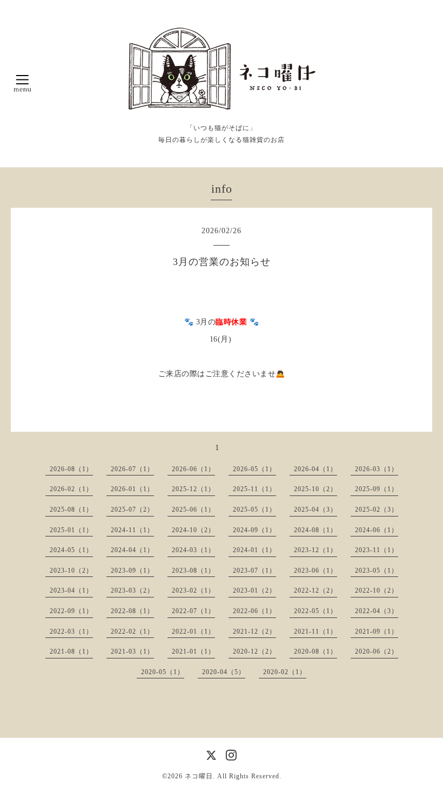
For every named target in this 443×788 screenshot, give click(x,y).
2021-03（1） (132, 651)
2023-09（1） (132, 570)
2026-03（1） (376, 469)
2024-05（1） (71, 550)
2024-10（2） (193, 530)
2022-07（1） (193, 611)
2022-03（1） (71, 631)
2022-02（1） (132, 631)
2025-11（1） (254, 489)
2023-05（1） (376, 570)
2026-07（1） (132, 469)
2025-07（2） (132, 509)
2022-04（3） (376, 611)
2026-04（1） (315, 469)
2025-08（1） (71, 509)
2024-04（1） (132, 550)
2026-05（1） (254, 469)
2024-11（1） (132, 530)
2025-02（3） (376, 509)
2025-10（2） (315, 489)
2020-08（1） (315, 651)
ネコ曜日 (199, 776)
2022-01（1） (193, 631)
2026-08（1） (71, 469)
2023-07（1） (254, 570)
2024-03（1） (193, 550)
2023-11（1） (376, 550)
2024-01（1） (254, 550)
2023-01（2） (254, 590)
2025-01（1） (71, 530)
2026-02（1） (71, 489)
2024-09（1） (254, 530)
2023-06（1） (315, 570)
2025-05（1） (254, 509)
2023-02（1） (193, 590)
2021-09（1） (376, 631)
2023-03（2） (132, 590)
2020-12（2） (254, 651)
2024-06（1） (376, 530)
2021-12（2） (254, 631)
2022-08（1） (132, 611)
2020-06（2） (376, 651)
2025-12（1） (193, 489)
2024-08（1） (315, 530)
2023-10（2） (71, 570)
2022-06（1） (254, 611)
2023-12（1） (315, 550)
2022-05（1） (315, 611)
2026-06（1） (193, 469)
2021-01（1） (193, 651)
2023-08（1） (193, 570)
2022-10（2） (376, 590)
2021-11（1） (315, 631)
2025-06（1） (193, 509)
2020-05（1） (162, 672)
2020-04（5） (223, 672)
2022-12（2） (315, 590)
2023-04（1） (71, 590)
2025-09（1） (376, 489)
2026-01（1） (132, 489)
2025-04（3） (315, 509)
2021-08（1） (71, 651)
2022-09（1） (71, 611)
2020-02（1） (284, 672)
